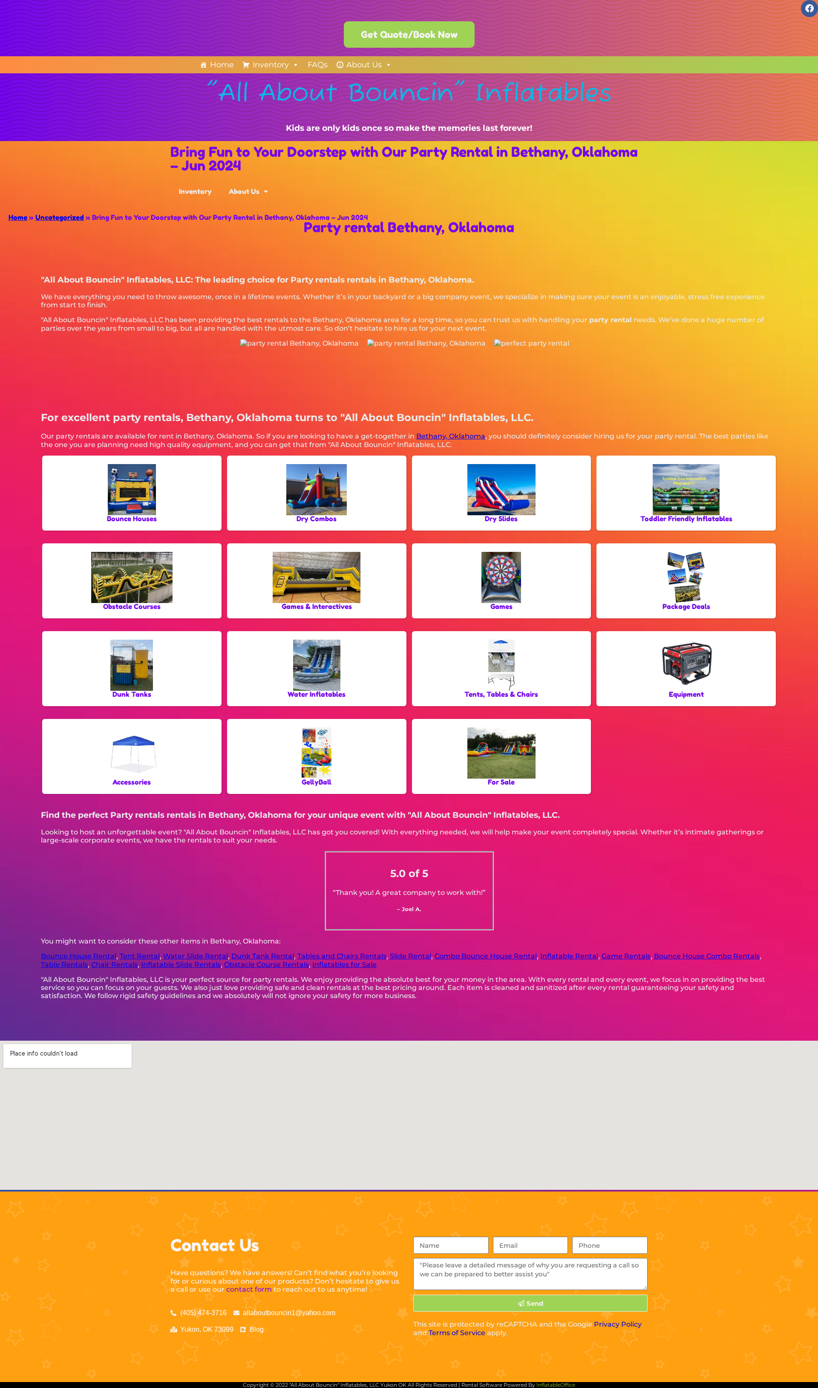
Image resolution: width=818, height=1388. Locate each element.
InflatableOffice (555, 1385)
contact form (249, 1289)
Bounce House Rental (78, 956)
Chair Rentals (114, 965)
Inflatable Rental (569, 956)
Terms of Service (457, 1333)
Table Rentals (64, 965)
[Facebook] (809, 8)
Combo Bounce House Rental (486, 956)
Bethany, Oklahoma (450, 436)
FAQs (318, 64)
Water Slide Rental (195, 956)
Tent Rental (140, 956)
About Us (364, 64)
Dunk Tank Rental (262, 956)
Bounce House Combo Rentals (707, 956)
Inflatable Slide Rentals (181, 965)
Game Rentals (626, 956)
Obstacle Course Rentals (266, 965)
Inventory (271, 64)
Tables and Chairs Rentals (341, 956)
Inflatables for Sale (344, 965)
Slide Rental (410, 956)
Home (222, 64)
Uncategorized (59, 217)
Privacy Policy (618, 1324)
